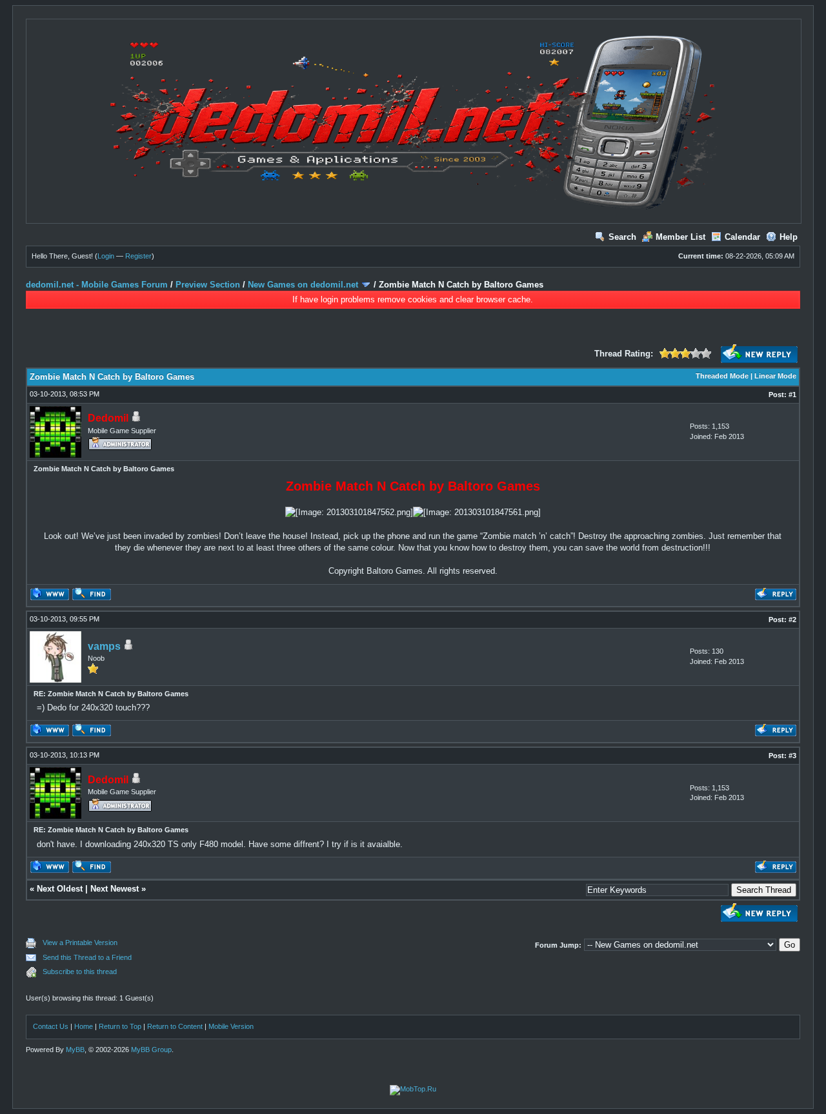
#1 (792, 394)
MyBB (75, 1049)
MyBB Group (151, 1049)
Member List (680, 237)
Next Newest (114, 889)
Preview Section (208, 284)
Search (622, 237)
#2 (792, 619)
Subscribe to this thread (80, 971)
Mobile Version (231, 1026)
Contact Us (50, 1026)
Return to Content (175, 1026)
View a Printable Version (80, 942)
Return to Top (120, 1026)
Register (138, 256)
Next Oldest (60, 889)
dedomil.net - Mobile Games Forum (97, 284)
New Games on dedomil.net (303, 284)
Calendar (742, 237)
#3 (792, 755)
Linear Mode (775, 376)
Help (789, 237)
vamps (104, 646)
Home (83, 1026)
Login (105, 256)
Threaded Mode (722, 376)
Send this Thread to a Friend (87, 957)
